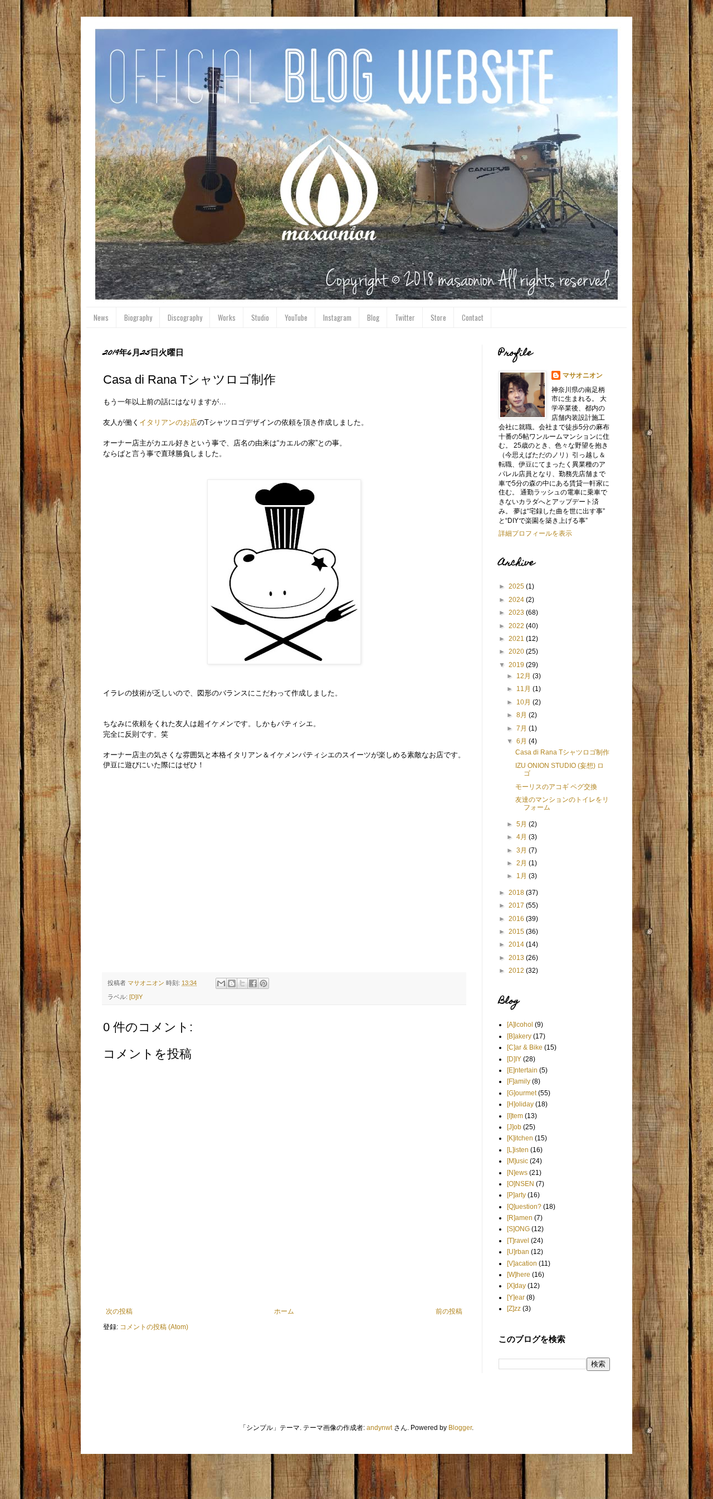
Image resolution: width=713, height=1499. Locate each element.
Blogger (460, 1428)
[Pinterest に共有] (263, 983)
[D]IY (136, 996)
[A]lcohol (520, 1024)
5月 (522, 824)
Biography (138, 317)
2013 (517, 958)
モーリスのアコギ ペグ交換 (556, 787)
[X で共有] (242, 983)
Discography (185, 317)
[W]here (518, 1274)
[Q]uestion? (524, 1207)
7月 (522, 728)
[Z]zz (514, 1308)
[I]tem (515, 1116)
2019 (517, 665)
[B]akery (519, 1036)
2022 (517, 626)
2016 (517, 919)
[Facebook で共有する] (252, 983)
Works (227, 317)
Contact (473, 317)
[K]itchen (520, 1138)
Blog (373, 317)
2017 (517, 905)
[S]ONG (518, 1229)
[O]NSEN (520, 1184)
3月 (522, 850)
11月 (524, 689)
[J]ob (514, 1127)
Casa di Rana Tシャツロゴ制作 (562, 752)
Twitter (405, 317)
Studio (260, 317)
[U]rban (518, 1252)
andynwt (379, 1428)
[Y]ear (516, 1297)
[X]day (516, 1286)
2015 (517, 931)
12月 (524, 676)
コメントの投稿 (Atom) (154, 1327)
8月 (522, 715)
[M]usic (517, 1161)
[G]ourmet (521, 1093)
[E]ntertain (522, 1070)
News (101, 317)
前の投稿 (449, 1311)
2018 (517, 893)
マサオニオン (583, 375)
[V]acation (522, 1263)
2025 (517, 586)
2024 (517, 600)
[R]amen (520, 1218)
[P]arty (516, 1195)
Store (438, 317)
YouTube (296, 317)
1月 (522, 876)
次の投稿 (119, 1311)
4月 (522, 837)
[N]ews (517, 1173)
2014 (517, 944)
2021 (517, 639)
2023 (517, 612)
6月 (522, 741)
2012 (517, 970)
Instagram (337, 317)
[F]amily (518, 1081)
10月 (524, 702)
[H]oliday (520, 1104)
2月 (522, 863)
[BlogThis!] (231, 983)
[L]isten (518, 1150)
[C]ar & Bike (525, 1047)
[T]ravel (518, 1241)
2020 (517, 651)
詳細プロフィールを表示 (535, 533)
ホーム (284, 1311)
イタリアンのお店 (168, 422)
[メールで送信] (221, 983)
